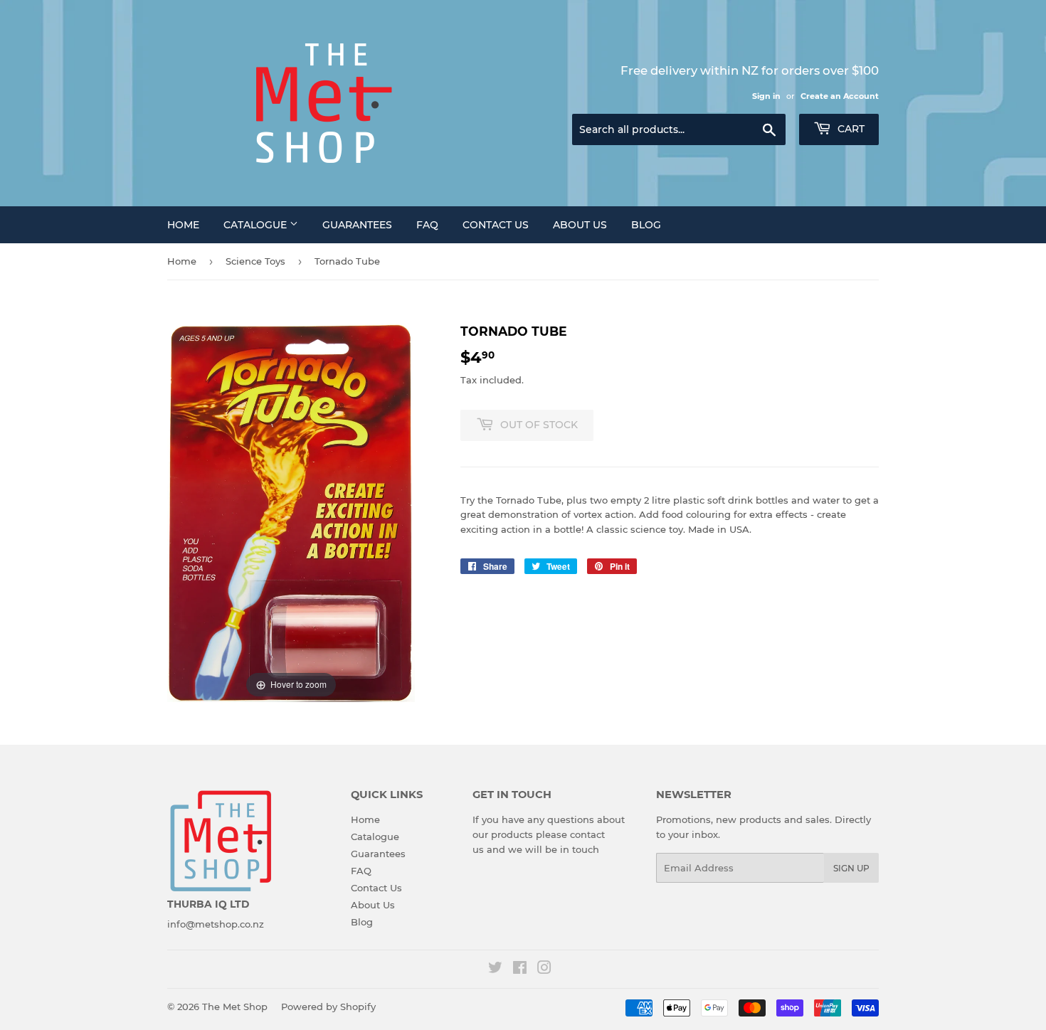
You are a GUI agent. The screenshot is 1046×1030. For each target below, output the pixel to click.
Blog (646, 224)
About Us (580, 224)
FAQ (427, 224)
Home (183, 224)
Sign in (766, 96)
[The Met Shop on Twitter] (495, 969)
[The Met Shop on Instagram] (544, 969)
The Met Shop (235, 1006)
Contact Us (496, 224)
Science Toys (255, 261)
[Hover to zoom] (291, 511)
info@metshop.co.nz (215, 924)
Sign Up (851, 868)
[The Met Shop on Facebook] (519, 969)
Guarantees (357, 224)
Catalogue (256, 224)
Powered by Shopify (328, 1006)
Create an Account (840, 96)
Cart (850, 128)
